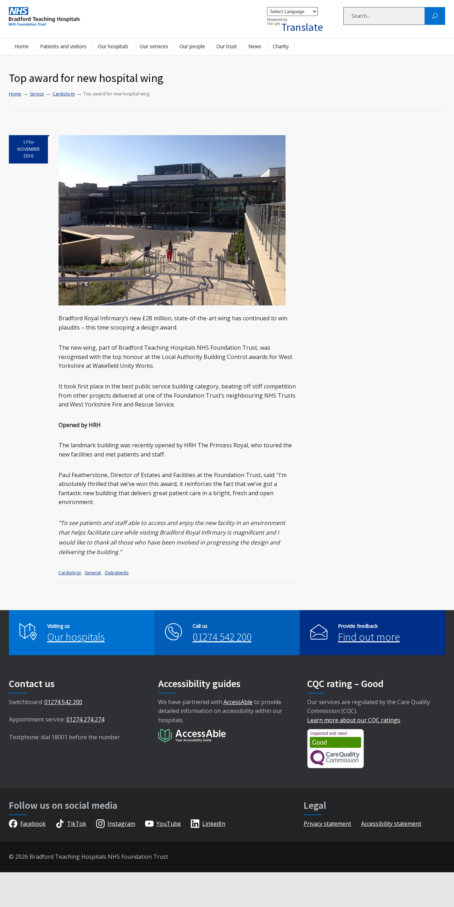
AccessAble (238, 702)
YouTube (168, 824)
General (93, 573)
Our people (192, 46)
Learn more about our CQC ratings (353, 720)
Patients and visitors (63, 46)
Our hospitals (113, 46)
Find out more (369, 636)
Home (22, 46)
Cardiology (70, 573)
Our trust (226, 46)
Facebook (33, 824)
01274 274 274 (85, 719)
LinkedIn (213, 824)
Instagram (121, 824)
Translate (302, 27)
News (254, 46)
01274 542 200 (222, 636)
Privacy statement (327, 824)
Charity (281, 46)
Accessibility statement (391, 824)
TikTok (76, 824)
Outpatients (116, 573)
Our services (154, 46)
